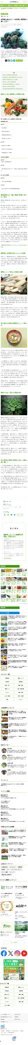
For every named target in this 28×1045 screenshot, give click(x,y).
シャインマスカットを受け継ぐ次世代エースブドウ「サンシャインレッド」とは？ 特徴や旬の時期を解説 (24, 600)
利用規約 (16, 1016)
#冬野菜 (16, 506)
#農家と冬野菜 (6, 508)
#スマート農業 (4, 872)
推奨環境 (2, 1019)
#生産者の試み (4, 867)
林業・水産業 (21, 696)
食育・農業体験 (10, 8)
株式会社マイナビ (4, 1028)
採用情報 (21, 1030)
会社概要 (2, 1030)
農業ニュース (4, 5)
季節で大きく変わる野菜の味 (9, 86)
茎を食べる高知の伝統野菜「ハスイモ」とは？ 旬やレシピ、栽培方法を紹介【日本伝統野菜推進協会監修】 (19, 600)
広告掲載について (4, 1021)
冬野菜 (15, 24)
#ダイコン (5, 506)
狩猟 (7, 699)
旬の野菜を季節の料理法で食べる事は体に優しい (13, 88)
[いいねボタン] (2, 17)
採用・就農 (21, 5)
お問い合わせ (17, 1019)
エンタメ (7, 692)
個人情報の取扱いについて (6, 1016)
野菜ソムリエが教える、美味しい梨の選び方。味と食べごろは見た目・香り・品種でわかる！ (24, 583)
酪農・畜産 (20, 685)
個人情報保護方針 (11, 1032)
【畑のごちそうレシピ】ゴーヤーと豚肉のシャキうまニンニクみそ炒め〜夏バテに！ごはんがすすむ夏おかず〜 (19, 583)
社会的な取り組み (15, 1030)
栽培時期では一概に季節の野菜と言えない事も (12, 77)
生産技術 (7, 681)
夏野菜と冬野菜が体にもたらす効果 (10, 79)
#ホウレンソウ (10, 506)
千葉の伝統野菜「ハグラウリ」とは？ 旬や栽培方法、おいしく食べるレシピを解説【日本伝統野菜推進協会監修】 (8, 600)
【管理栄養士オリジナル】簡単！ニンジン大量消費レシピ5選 (8, 583)
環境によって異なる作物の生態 (9, 81)
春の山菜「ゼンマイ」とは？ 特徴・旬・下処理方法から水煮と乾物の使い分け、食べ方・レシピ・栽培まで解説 (19, 574)
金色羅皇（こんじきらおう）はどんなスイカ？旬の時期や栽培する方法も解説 (13, 574)
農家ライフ (7, 688)
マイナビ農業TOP (4, 8)
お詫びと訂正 (17, 1014)
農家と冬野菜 (4, 26)
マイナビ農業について (5, 1014)
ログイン (25, 1)
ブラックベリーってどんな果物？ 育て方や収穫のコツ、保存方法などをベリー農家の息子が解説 (3, 591)
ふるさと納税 (7, 696)
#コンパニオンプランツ (16, 869)
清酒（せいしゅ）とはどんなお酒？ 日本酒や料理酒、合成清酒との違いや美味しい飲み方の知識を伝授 (3, 600)
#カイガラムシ (13, 867)
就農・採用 (20, 692)
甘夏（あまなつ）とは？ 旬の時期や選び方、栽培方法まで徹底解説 (13, 591)
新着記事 (7, 678)
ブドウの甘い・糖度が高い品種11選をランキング (3, 583)
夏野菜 (19, 24)
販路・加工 (7, 685)
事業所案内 (8, 1030)
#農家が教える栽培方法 (6, 874)
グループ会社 (3, 1032)
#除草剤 (3, 869)
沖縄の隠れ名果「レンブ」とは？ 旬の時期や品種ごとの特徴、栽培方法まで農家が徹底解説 (19, 591)
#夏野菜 (20, 506)
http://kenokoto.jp (7, 558)
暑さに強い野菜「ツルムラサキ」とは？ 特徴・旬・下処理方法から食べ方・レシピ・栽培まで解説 (24, 591)
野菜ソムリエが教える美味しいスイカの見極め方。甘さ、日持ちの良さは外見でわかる (3, 574)
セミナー (21, 699)
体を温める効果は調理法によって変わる (11, 84)
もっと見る (14, 942)
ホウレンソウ (9, 24)
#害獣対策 (20, 867)
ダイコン (3, 24)
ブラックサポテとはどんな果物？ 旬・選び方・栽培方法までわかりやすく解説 (24, 574)
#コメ (8, 869)
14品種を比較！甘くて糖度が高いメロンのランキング (13, 600)
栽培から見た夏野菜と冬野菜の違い (10, 74)
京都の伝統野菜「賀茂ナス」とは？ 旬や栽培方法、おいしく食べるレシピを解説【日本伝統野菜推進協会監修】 (8, 591)
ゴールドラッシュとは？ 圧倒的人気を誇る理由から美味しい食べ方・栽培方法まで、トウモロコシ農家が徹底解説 (8, 574)
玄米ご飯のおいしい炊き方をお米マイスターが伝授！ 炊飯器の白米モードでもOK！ (13, 583)
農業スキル (10, 5)
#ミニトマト (12, 872)
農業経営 (16, 5)
